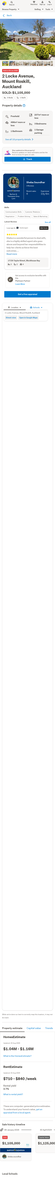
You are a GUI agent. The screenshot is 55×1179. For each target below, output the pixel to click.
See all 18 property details (18, 139)
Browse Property (9, 9)
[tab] (15, 307)
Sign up (42, 4)
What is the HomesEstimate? (17, 1055)
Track (29, 159)
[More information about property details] (24, 105)
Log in (49, 4)
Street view (11, 317)
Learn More (20, 284)
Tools (47, 9)
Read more (12, 253)
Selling (38, 9)
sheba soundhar (14, 1156)
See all (48, 222)
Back (9, 15)
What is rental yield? (13, 1094)
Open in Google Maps (28, 317)
